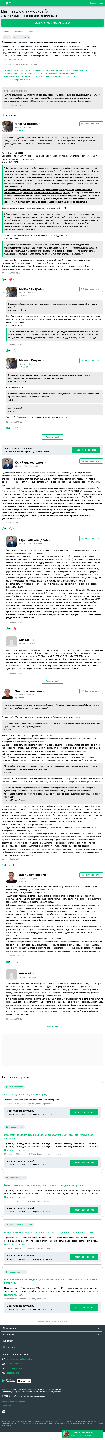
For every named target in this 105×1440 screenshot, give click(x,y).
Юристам (8, 1340)
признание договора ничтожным (16, 79)
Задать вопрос (96, 3)
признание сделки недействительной (48, 70)
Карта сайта (7, 1406)
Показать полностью (14, 1150)
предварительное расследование (16, 76)
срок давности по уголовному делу (59, 73)
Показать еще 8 (52, 437)
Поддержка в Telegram (15, 1368)
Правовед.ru (10, 1328)
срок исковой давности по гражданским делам (22, 73)
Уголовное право (16, 1087)
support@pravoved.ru (14, 1364)
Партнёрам (9, 1347)
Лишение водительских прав (21, 1225)
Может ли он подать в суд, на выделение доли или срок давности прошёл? (44, 1185)
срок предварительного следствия (47, 76)
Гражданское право (17, 1178)
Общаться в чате (91, 124)
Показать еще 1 (52, 681)
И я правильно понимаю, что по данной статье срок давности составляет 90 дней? (48, 1232)
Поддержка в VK (12, 1373)
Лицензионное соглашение (13, 1401)
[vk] (3, 1411)
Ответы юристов (11, 115)
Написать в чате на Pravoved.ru (19, 1359)
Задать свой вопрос (86, 450)
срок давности (71, 76)
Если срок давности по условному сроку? (26, 1094)
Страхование (18, 31)
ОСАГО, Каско (33, 31)
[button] (52, 53)
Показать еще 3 (52, 1027)
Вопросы (6, 31)
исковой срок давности (77, 70)
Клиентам (8, 1334)
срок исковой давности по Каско (16, 70)
